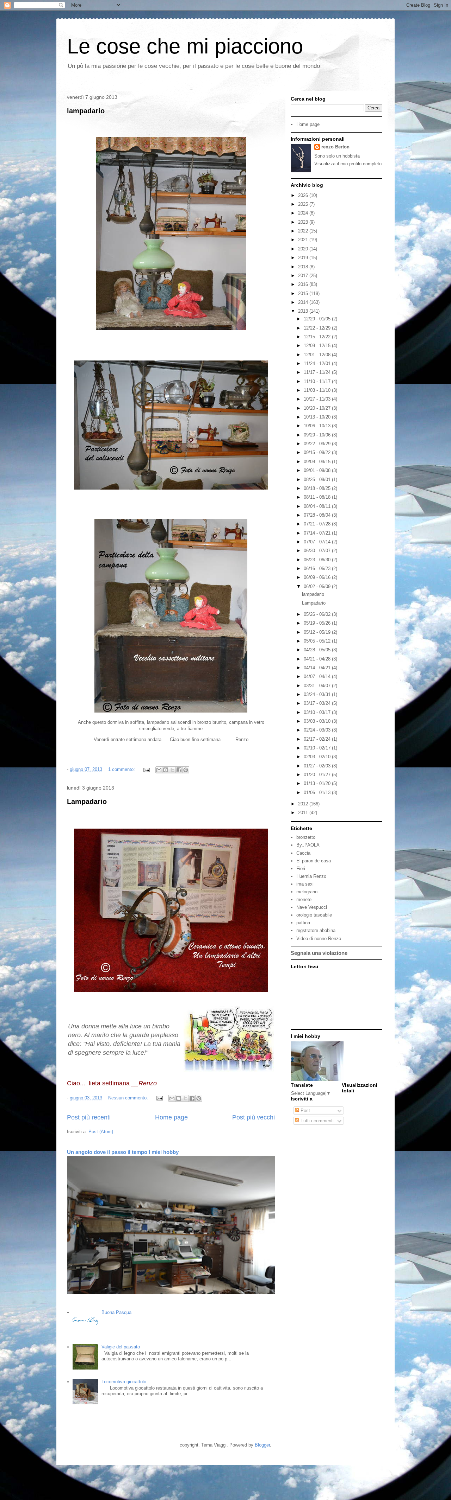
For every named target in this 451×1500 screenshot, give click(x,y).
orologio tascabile (314, 915)
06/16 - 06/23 (318, 568)
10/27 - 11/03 (318, 399)
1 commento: (122, 769)
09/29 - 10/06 (318, 435)
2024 (303, 213)
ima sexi (305, 884)
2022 (303, 231)
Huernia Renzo (311, 876)
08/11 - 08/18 (318, 497)
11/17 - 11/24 (318, 372)
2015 (303, 293)
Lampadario (87, 801)
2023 (303, 222)
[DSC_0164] (171, 990)
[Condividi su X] (172, 769)
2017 (303, 275)
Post (304, 1110)
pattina (303, 922)
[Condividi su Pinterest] (185, 769)
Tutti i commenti (316, 1120)
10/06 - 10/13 (318, 425)
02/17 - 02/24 (318, 739)
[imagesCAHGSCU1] (229, 1070)
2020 (303, 248)
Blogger (262, 1445)
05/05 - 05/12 (318, 641)
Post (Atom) (100, 1131)
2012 (303, 803)
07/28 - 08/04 (318, 515)
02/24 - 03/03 (318, 730)
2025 (303, 204)
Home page (171, 1117)
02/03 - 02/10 (318, 756)
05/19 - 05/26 (318, 623)
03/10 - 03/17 (318, 712)
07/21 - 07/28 (318, 523)
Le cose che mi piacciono (185, 46)
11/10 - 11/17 (318, 381)
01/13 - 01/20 (318, 783)
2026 (303, 195)
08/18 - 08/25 (318, 488)
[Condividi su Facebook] (179, 769)
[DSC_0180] (170, 711)
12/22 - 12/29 (318, 328)
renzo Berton (335, 146)
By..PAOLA (308, 845)
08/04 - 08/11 (318, 506)
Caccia (303, 853)
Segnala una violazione (319, 953)
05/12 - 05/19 (318, 632)
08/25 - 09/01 (318, 479)
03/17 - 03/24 (318, 703)
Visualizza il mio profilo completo (348, 163)
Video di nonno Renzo (318, 938)
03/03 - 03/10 (318, 721)
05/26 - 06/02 (318, 614)
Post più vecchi (253, 1117)
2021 (303, 239)
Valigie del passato (120, 1346)
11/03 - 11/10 (318, 390)
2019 (303, 257)
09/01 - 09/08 (318, 470)
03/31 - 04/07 (318, 685)
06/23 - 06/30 (318, 559)
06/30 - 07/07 (318, 550)
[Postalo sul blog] (165, 769)
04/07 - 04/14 (318, 676)
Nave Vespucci (311, 907)
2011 (303, 812)
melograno (306, 891)
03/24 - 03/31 (318, 694)
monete (303, 899)
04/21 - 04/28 (318, 659)
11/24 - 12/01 (318, 363)
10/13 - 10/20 (318, 417)
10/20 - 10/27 (318, 408)
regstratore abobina (315, 930)
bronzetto (305, 837)
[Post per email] (146, 769)
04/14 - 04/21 (318, 667)
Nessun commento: (128, 1097)
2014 (303, 302)
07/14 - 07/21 (318, 533)
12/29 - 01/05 (318, 318)
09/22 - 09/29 (318, 443)
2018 (303, 266)
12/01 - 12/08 (318, 354)
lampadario (86, 111)
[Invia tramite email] (158, 769)
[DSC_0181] (171, 328)
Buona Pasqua (116, 1312)
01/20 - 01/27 (318, 774)
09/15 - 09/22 (318, 452)
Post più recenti (89, 1117)
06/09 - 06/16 (318, 577)
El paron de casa (313, 860)
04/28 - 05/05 (318, 649)
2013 (303, 311)
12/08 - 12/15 (318, 345)
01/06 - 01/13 (318, 792)
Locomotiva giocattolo (123, 1381)
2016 (303, 284)
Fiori (300, 868)
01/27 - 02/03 (318, 765)
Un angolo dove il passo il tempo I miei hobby (123, 1152)
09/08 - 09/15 (318, 461)
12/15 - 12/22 (318, 336)
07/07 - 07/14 (318, 541)
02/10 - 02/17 (318, 748)
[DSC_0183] (171, 488)
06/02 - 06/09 (318, 586)
